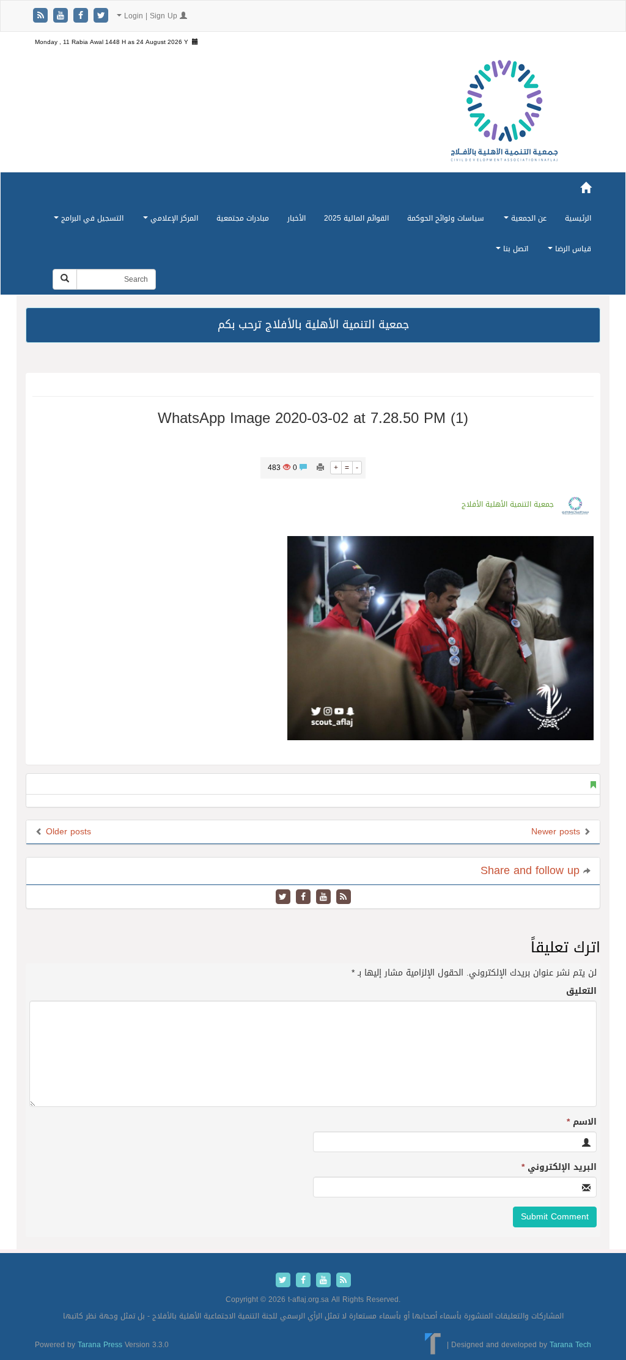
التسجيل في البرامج (91, 218)
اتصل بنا (514, 248)
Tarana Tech (570, 1344)
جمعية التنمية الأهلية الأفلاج (508, 504)
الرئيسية (578, 218)
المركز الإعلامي (173, 218)
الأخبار (296, 218)
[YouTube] (62, 16)
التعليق (581, 991)
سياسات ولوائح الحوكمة (445, 218)
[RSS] (42, 16)
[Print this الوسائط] (320, 467)
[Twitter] (100, 16)
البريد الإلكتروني (559, 1167)
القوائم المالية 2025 (356, 218)
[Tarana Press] (433, 1344)
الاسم (582, 1122)
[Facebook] (82, 16)
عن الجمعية (528, 218)
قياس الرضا (572, 248)
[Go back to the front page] (504, 111)
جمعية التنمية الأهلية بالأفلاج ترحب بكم (313, 324)
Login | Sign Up (151, 16)
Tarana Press (100, 1344)
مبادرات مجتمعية (242, 218)
